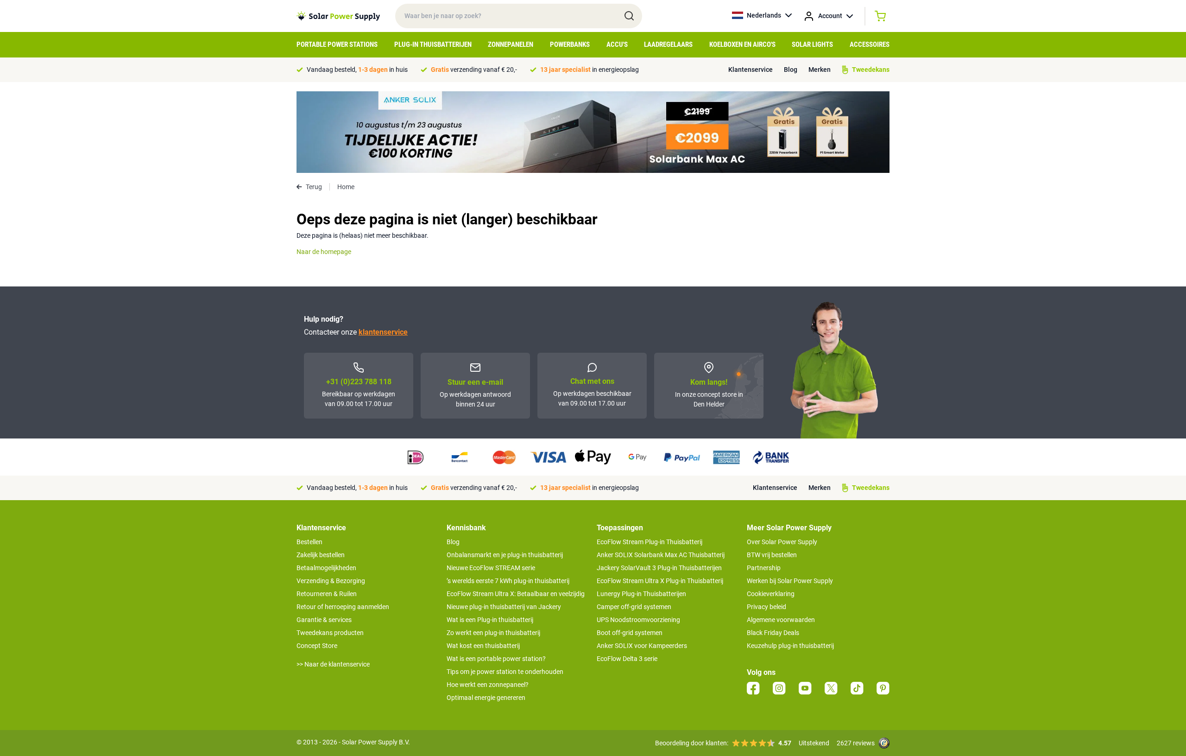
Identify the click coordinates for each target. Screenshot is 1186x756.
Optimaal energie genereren (486, 697)
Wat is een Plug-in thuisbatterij (490, 619)
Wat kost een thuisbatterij (483, 645)
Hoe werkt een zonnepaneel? (488, 684)
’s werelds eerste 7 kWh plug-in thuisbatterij (508, 580)
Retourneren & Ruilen (326, 593)
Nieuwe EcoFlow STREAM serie (491, 568)
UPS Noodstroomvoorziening (638, 619)
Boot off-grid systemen (629, 632)
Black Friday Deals (773, 632)
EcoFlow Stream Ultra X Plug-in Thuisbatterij (660, 580)
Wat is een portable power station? (496, 658)
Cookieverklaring (771, 593)
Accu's (617, 44)
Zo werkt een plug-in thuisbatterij (493, 632)
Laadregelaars (668, 44)
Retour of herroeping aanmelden (342, 606)
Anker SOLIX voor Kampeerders (642, 645)
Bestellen (309, 542)
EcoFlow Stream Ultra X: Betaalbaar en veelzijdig (516, 593)
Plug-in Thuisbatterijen (433, 44)
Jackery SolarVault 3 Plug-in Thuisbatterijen (659, 568)
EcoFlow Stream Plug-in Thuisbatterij (649, 542)
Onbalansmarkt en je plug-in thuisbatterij (505, 555)
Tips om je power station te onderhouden (505, 671)
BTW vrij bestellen (772, 555)
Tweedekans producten (330, 632)
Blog (790, 69)
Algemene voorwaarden (781, 619)
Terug (314, 187)
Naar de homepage (323, 251)
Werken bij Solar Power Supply (790, 580)
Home (345, 187)
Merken (819, 69)
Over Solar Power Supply (782, 542)
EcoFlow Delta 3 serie (627, 658)
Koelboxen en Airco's (742, 44)
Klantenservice (750, 69)
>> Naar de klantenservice (333, 664)
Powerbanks (570, 44)
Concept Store (316, 645)
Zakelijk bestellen (320, 555)
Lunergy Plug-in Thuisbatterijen (641, 593)
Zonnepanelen (510, 44)
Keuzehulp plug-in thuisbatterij (790, 645)
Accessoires (870, 44)
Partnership (764, 568)
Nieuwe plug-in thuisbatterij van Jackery (504, 606)
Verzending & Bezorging (330, 580)
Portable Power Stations (337, 44)
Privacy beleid (766, 606)
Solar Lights (812, 44)
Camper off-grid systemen (634, 606)
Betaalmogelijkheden (326, 568)
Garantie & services (324, 619)
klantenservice (383, 332)
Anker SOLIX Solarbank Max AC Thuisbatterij (661, 555)
